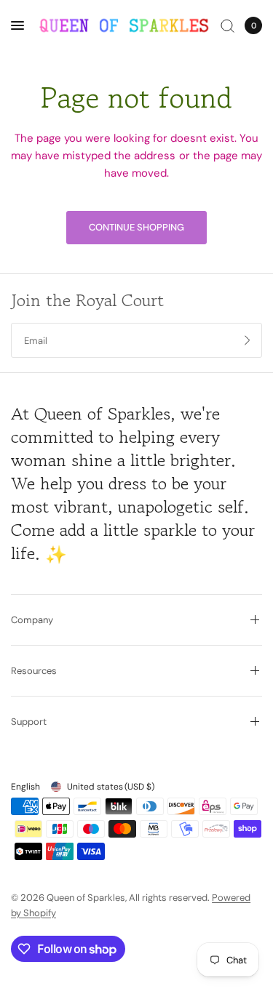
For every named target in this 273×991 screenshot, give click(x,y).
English (25, 787)
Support (29, 721)
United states (110, 787)
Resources (34, 671)
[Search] (227, 25)
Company (32, 620)
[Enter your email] (247, 340)
